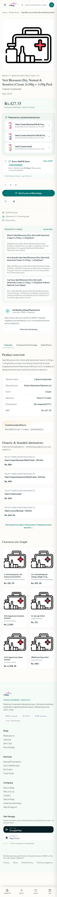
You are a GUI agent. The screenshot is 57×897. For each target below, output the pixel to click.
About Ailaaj (8, 787)
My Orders (8, 769)
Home (4, 12)
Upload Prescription (12, 761)
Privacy (6, 863)
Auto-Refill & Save (11, 765)
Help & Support (10, 807)
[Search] (51, 4)
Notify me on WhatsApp (30, 193)
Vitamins (7, 739)
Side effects (46, 345)
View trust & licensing (28, 329)
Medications (14, 12)
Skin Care (7, 743)
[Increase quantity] (15, 184)
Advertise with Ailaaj (12, 803)
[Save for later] (5, 201)
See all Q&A (47, 229)
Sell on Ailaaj (8, 799)
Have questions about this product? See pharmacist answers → (28, 526)
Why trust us (9, 791)
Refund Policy (27, 863)
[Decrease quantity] (5, 184)
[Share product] (14, 201)
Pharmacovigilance (45, 863)
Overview (8, 345)
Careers (7, 795)
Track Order (8, 773)
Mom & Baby (9, 747)
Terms (15, 863)
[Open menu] (5, 5)
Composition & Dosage (26, 345)
